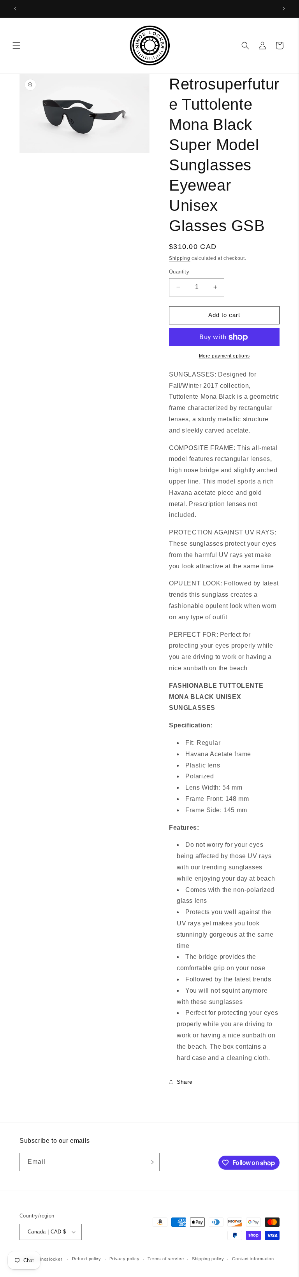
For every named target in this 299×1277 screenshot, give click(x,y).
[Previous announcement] (15, 8)
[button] (16, 45)
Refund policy (86, 1258)
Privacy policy (124, 1258)
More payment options (224, 356)
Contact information (253, 1258)
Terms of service (166, 1258)
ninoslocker (50, 1259)
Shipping (179, 258)
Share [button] (185, 1082)
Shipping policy (208, 1258)
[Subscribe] (150, 1162)
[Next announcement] (283, 8)
